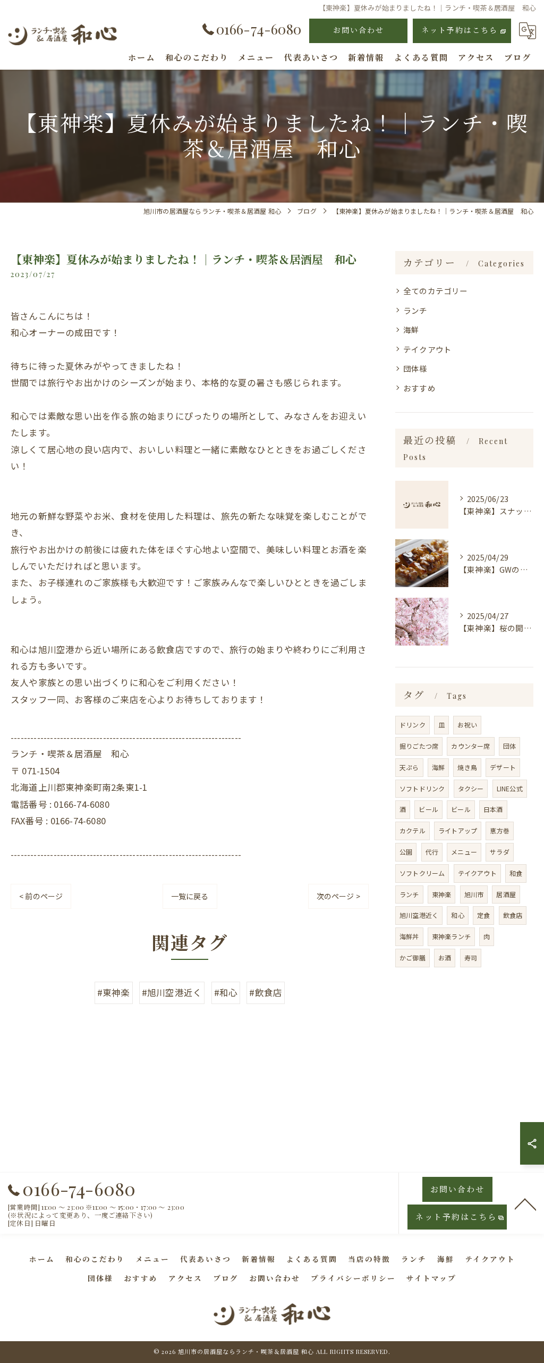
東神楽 (442, 894)
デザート (503, 767)
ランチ (415, 310)
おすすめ (419, 388)
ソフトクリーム (422, 872)
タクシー (471, 788)
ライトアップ (457, 830)
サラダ (499, 851)
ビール (428, 809)
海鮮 (411, 329)
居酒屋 (506, 894)
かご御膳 (413, 957)
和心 (457, 914)
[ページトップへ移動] (525, 1203)
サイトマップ (431, 1278)
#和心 (226, 992)
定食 (483, 914)
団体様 (415, 368)
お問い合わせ (358, 30)
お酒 (444, 957)
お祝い (467, 724)
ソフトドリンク (422, 788)
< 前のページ (41, 896)
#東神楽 (113, 992)
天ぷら (409, 767)
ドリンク (413, 724)
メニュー (464, 851)
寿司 (470, 957)
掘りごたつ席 (419, 745)
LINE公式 (510, 788)
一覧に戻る (190, 896)
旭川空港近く (419, 914)
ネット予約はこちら (459, 30)
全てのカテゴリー (435, 290)
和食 (515, 872)
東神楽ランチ (451, 936)
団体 (509, 745)
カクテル (413, 830)
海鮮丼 (409, 936)
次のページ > (338, 896)
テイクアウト (427, 349)
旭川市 (474, 894)
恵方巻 (499, 830)
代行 (432, 851)
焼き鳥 (467, 767)
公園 (406, 851)
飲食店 (513, 914)
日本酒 (493, 809)
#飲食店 (265, 992)
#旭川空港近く (172, 992)
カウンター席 (470, 745)
